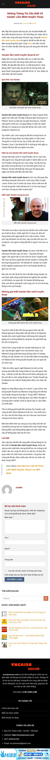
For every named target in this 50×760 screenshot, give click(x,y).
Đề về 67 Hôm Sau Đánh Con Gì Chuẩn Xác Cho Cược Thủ (27, 621)
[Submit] (46, 598)
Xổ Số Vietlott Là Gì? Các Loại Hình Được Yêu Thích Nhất (28, 629)
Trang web (9, 560)
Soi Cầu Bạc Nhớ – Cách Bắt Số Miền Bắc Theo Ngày (26, 637)
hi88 (35, 692)
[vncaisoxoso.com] (25, 4)
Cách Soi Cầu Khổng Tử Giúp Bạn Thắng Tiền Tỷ (28, 644)
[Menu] (3, 4)
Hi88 (30, 692)
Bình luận (9, 517)
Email (7, 549)
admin (34, 23)
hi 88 (24, 692)
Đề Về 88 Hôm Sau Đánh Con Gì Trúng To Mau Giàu (27, 613)
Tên (7, 538)
